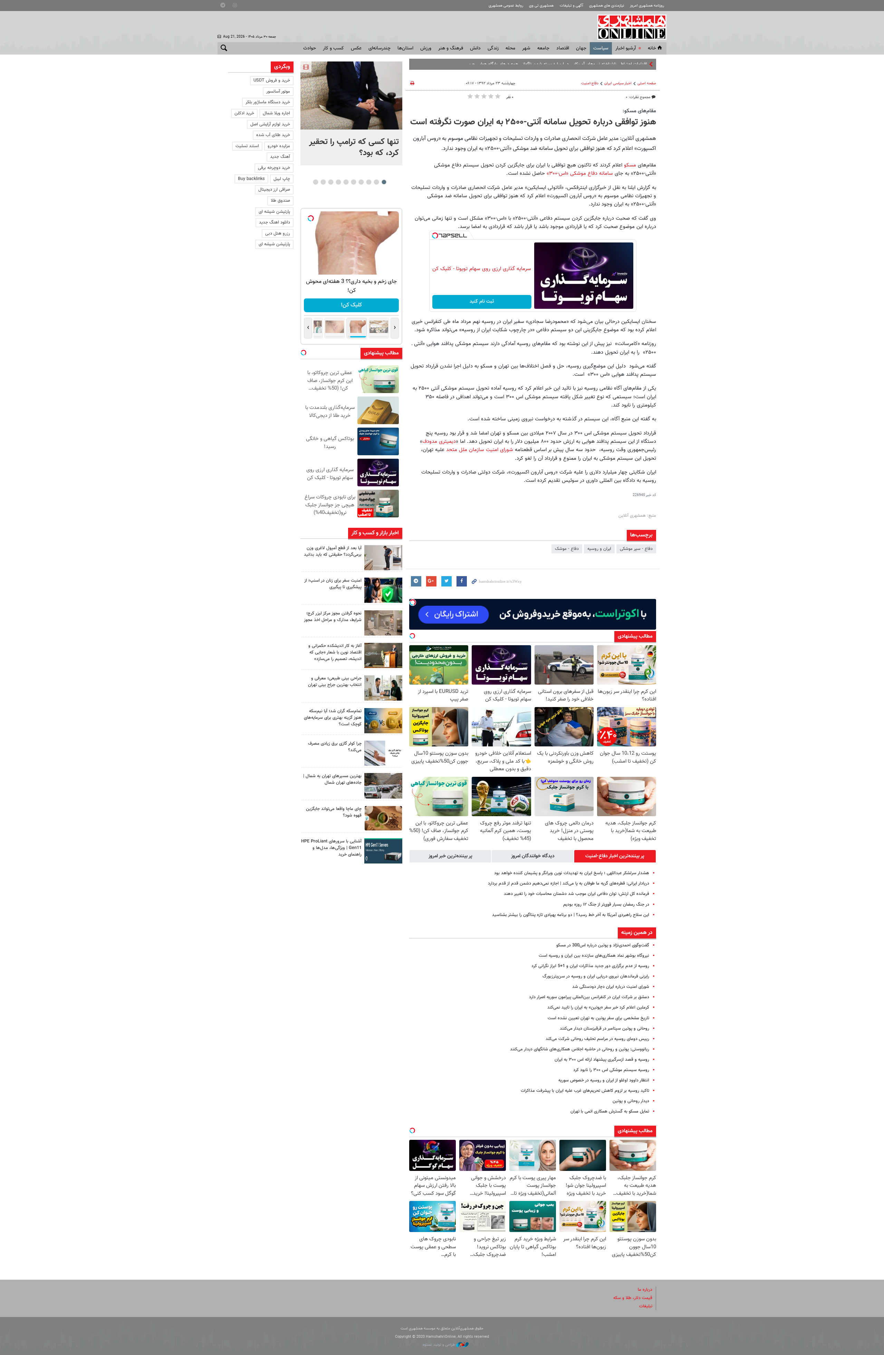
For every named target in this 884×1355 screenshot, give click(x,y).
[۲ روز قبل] (383, 687)
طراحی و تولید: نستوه (439, 1345)
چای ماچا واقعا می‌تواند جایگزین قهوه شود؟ (334, 812)
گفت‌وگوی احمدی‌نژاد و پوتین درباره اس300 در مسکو (602, 945)
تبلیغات (645, 1306)
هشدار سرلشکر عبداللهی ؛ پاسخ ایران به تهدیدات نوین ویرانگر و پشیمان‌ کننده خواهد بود (571, 873)
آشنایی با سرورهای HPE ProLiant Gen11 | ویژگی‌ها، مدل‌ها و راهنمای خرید (331, 848)
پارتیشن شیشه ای (274, 211)
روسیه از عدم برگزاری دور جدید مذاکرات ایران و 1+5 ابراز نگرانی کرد (590, 966)
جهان (581, 48)
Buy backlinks (251, 178)
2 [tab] (376, 182)
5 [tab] (353, 182)
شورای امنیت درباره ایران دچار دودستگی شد (610, 986)
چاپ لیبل (281, 178)
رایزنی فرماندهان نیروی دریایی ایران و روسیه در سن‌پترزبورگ (595, 976)
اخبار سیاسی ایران (618, 83)
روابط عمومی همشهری (506, 6)
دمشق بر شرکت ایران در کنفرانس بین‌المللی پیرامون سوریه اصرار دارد (589, 997)
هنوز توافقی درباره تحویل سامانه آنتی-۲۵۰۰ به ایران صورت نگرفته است (533, 122)
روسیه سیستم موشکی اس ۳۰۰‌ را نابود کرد (611, 1070)
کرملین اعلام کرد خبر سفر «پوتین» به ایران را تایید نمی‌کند (598, 1007)
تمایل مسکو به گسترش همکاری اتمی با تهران (609, 1111)
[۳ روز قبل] (383, 850)
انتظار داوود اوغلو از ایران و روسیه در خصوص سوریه (603, 1080)
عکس (356, 48)
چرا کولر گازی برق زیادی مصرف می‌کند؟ (335, 747)
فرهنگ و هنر (450, 48)
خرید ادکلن (244, 113)
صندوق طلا (280, 200)
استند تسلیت (247, 146)
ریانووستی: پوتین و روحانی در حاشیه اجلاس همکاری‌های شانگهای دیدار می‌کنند (579, 1049)
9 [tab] (323, 182)
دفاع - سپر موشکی (636, 548)
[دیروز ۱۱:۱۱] (383, 590)
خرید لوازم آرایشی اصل (270, 124)
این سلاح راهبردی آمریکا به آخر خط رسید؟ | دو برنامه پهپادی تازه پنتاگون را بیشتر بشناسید (570, 915)
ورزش (425, 48)
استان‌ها (405, 48)
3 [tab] (368, 182)
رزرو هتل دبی (277, 233)
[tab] (615, 856)
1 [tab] (384, 182)
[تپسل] (435, 235)
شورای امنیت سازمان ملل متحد (479, 450)
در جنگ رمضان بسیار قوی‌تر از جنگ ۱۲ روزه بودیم (606, 904)
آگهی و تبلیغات (571, 6)
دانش (475, 48)
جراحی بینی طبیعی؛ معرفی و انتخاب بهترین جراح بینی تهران (335, 681)
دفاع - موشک (567, 548)
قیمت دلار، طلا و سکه (632, 1298)
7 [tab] (338, 182)
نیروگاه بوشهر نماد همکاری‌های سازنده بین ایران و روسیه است (594, 955)
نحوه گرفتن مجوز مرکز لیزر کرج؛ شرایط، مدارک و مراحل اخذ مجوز (333, 616)
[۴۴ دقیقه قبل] (351, 95)
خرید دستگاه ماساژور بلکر (268, 102)
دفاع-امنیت (589, 83)
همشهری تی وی (541, 6)
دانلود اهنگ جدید (274, 222)
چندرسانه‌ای (379, 48)
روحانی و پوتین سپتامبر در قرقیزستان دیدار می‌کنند (604, 1028)
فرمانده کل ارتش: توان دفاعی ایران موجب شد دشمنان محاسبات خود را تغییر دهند (576, 893)
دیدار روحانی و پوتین (631, 1101)
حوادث (309, 48)
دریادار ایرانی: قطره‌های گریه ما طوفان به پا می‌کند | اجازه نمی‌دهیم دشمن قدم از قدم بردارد (568, 883)
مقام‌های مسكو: (639, 111)
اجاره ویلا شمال (276, 113)
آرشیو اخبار (625, 48)
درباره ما (645, 1289)
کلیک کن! (351, 305)
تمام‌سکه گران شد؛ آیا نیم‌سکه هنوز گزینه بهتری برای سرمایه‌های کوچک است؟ (333, 718)
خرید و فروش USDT (271, 80)
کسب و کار (333, 48)
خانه (652, 48)
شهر (526, 48)
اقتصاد (562, 48)
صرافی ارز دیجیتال (274, 189)
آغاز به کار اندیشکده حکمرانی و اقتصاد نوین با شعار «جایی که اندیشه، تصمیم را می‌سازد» (335, 652)
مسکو (631, 165)
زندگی (493, 48)
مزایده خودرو (279, 146)
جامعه (543, 48)
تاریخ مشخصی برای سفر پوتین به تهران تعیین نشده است (598, 1018)
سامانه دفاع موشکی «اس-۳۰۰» (580, 173)
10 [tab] (316, 182)
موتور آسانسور (278, 91)
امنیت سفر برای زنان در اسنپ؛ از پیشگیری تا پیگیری (333, 584)
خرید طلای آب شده (273, 135)
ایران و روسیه (599, 548)
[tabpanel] (351, 113)
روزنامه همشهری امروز (647, 6)
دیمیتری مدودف (439, 441)
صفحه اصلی (646, 83)
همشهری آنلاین (628, 27)
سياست (600, 48)
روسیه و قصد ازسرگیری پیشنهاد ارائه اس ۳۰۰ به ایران (602, 1059)
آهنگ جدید (280, 156)
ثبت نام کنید (482, 301)
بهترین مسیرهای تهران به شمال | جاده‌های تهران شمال (332, 779)
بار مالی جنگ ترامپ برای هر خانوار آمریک (611, 64)
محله (510, 48)
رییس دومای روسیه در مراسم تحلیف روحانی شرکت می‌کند (597, 1039)
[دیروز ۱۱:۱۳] (383, 557)
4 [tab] (361, 182)
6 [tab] (346, 182)
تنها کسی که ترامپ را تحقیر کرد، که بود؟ (354, 147)
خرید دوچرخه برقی (274, 167)
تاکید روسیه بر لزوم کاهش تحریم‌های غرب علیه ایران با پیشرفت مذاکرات (585, 1090)
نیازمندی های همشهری (606, 6)
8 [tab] (330, 182)
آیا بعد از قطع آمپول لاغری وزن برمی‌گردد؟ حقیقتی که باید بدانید (333, 551)
